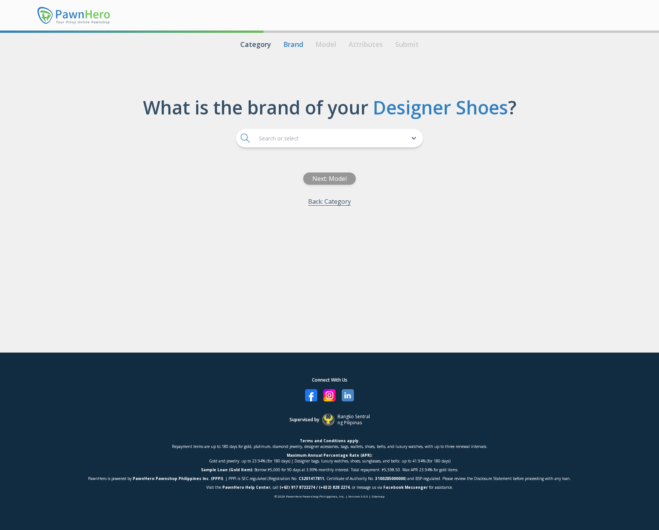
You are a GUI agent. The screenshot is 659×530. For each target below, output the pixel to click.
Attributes (366, 44)
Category (255, 44)
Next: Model (329, 178)
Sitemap (377, 496)
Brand (293, 44)
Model (325, 44)
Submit (407, 44)
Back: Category (329, 201)
